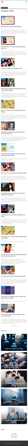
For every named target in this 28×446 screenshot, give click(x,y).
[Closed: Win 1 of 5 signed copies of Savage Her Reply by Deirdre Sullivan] (8, 290)
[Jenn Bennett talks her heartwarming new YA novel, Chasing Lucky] (8, 125)
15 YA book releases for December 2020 (11, 68)
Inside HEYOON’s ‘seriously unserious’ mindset (14, 421)
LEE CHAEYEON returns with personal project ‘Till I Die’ (14, 402)
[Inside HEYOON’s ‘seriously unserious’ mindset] (14, 415)
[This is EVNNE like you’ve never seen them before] (14, 379)
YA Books (3, 16)
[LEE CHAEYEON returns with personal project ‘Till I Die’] (14, 397)
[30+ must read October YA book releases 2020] (8, 270)
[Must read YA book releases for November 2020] (8, 166)
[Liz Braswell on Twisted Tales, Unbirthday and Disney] (8, 208)
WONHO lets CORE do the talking (14, 348)
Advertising (14, 433)
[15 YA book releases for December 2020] (8, 62)
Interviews (14, 346)
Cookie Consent (14, 437)
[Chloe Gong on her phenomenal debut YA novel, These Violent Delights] (8, 82)
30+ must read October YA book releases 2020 (13, 276)
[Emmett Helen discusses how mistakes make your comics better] (8, 308)
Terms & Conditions (14, 434)
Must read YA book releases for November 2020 (13, 173)
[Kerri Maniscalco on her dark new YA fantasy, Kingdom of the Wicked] (8, 187)
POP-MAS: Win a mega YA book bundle (11, 26)
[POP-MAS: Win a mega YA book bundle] (8, 20)
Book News (3, 143)
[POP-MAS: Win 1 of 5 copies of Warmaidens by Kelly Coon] (8, 40)
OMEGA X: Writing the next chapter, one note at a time (14, 366)
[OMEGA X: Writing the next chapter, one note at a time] (14, 360)
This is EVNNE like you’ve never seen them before (14, 384)
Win (2, 100)
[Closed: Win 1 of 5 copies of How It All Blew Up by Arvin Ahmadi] (8, 230)
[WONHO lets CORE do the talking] (14, 342)
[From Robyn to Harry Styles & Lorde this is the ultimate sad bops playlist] (8, 147)
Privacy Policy (14, 436)
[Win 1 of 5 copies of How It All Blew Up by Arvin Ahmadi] (8, 104)
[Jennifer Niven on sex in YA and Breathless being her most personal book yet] (8, 248)
